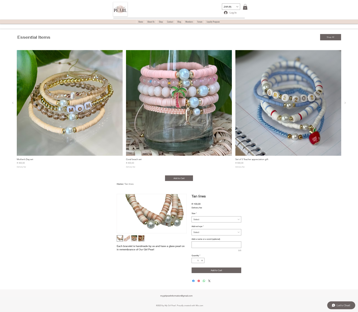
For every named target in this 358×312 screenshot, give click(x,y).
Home (120, 184)
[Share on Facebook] (193, 281)
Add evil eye (198, 226)
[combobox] (216, 219)
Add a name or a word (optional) (206, 239)
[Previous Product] (13, 103)
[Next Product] (345, 103)
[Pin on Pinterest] (198, 281)
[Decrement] (194, 260)
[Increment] (202, 260)
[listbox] (231, 6)
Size (194, 213)
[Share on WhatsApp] (204, 281)
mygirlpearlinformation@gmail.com (176, 295)
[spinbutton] (198, 260)
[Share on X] (209, 281)
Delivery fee (21, 167)
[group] (179, 109)
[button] (231, 6)
